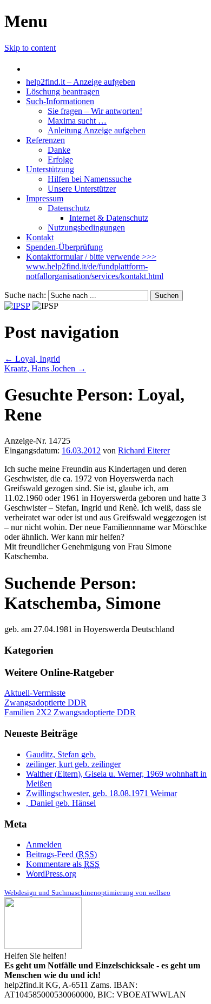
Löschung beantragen (63, 91)
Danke (59, 149)
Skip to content (30, 47)
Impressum (44, 198)
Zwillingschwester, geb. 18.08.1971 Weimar (101, 793)
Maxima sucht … (77, 120)
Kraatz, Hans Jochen (45, 368)
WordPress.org (51, 873)
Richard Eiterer (144, 450)
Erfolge (60, 159)
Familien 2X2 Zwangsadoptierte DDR (70, 712)
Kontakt (40, 237)
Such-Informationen (60, 101)
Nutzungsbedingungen (86, 227)
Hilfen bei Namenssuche (89, 179)
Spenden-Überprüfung (64, 247)
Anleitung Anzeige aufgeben (97, 130)
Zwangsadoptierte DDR (45, 702)
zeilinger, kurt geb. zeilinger (73, 764)
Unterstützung (50, 169)
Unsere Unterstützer (82, 188)
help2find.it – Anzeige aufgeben (80, 81)
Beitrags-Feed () (61, 854)
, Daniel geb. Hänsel (61, 803)
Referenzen (45, 140)
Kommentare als (63, 864)
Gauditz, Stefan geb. (61, 754)
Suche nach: (25, 295)
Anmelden (44, 844)
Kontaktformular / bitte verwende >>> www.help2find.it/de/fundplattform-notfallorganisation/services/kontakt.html (94, 266)
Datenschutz (69, 208)
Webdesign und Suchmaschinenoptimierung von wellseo (87, 892)
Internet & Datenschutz (108, 217)
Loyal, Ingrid (32, 358)
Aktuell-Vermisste (34, 692)
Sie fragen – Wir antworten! (95, 111)
